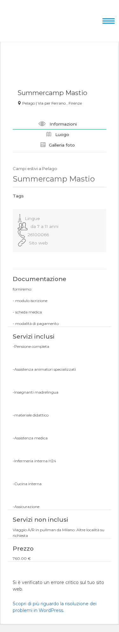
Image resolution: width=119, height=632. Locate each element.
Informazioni (62, 124)
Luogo (61, 134)
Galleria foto (61, 145)
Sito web (38, 242)
